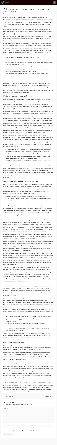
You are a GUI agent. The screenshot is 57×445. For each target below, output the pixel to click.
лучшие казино (41, 188)
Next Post (48, 396)
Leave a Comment (7, 13)
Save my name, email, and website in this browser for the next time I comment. (21, 430)
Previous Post (10, 396)
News (13, 13)
